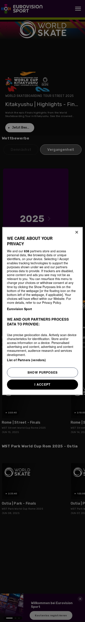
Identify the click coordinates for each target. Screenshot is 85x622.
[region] (42, 311)
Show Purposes (42, 372)
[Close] (77, 232)
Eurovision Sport (19, 309)
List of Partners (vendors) (26, 360)
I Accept (42, 384)
